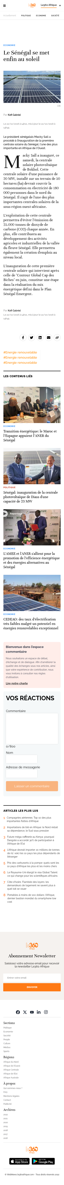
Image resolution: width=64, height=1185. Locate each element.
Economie (41, 16)
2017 (5, 1134)
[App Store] (19, 1160)
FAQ (5, 1092)
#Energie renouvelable (20, 352)
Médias (6, 1047)
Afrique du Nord (11, 1062)
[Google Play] (43, 1160)
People (6, 1039)
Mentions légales (11, 1096)
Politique (26, 16)
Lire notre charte (17, 683)
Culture (6, 1043)
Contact (7, 1100)
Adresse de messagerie (23, 767)
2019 (5, 1126)
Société (55, 16)
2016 (5, 1138)
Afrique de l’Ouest (11, 1066)
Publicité (7, 1104)
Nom (9, 752)
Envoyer (32, 987)
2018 (5, 1130)
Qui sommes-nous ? (12, 1088)
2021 (5, 1118)
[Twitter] (25, 1012)
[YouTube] (32, 1012)
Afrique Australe (11, 1077)
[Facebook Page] (18, 1012)
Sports (6, 1051)
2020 (5, 1122)
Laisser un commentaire (31, 786)
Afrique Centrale (11, 1070)
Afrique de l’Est (10, 1074)
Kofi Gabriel (14, 114)
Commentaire (16, 711)
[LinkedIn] (39, 1012)
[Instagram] (46, 1012)
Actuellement (9, 15)
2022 (5, 1114)
